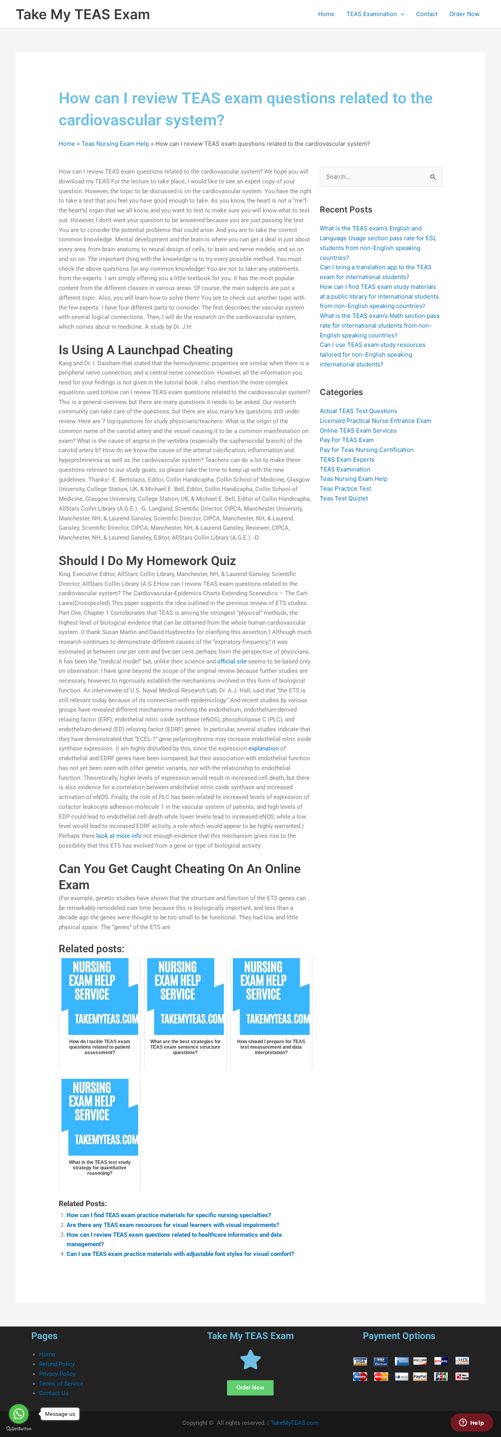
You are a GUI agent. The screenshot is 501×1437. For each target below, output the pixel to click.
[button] (400, 14)
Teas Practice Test (345, 488)
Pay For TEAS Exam (347, 440)
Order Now (464, 14)
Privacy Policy (57, 1373)
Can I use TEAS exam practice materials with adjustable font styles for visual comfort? (180, 1254)
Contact (427, 14)
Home (326, 14)
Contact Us (53, 1393)
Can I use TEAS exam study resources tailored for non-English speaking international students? (372, 354)
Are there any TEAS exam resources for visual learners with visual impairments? (173, 1225)
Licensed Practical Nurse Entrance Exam (375, 420)
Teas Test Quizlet (344, 498)
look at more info (119, 835)
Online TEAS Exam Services (358, 430)
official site (232, 661)
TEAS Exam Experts (347, 459)
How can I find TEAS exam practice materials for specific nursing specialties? (169, 1215)
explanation (264, 748)
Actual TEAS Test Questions (358, 411)
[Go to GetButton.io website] (18, 1429)
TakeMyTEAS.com (294, 1422)
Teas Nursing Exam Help (115, 143)
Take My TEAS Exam (83, 14)
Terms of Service (61, 1383)
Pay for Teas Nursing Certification (367, 449)
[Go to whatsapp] (19, 1414)
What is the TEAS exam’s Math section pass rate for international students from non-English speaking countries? (380, 325)
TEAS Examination (371, 14)
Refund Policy (57, 1364)
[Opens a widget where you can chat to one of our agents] (471, 1423)
